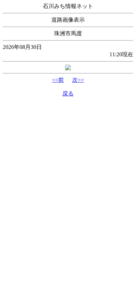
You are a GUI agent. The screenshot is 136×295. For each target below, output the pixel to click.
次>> (78, 80)
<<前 (58, 80)
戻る (68, 93)
